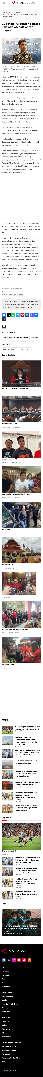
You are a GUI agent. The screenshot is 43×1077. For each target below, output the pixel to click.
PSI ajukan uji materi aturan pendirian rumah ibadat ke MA (21, 563)
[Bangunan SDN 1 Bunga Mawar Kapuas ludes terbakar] (7, 785)
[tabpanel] (21, 922)
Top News (6, 818)
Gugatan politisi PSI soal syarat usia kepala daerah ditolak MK (21, 422)
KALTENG (34, 337)
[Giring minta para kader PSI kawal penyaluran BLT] (21, 650)
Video (4, 983)
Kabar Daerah (7, 992)
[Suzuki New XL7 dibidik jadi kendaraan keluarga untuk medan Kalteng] (7, 809)
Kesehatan (6, 1037)
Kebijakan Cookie (9, 1050)
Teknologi (6, 1029)
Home (8, 12)
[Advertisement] (21, 197)
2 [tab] (18, 938)
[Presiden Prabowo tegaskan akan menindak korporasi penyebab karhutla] (7, 775)
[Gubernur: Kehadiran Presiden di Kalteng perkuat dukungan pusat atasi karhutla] (7, 753)
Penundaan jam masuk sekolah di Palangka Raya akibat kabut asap (21, 928)
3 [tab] (21, 938)
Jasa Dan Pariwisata (10, 1004)
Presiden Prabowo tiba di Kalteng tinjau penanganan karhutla (25, 894)
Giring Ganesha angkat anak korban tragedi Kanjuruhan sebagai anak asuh (21, 628)
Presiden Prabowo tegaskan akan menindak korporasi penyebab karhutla (26, 773)
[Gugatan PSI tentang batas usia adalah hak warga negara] (21, 836)
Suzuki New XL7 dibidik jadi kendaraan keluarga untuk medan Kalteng (25, 808)
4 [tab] (25, 938)
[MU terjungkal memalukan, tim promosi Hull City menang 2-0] (7, 730)
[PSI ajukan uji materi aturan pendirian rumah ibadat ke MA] (21, 550)
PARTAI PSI (24, 349)
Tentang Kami (7, 1054)
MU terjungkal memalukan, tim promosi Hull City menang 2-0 (21, 850)
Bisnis (4, 1000)
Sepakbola (6, 1012)
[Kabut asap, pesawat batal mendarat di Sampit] (7, 764)
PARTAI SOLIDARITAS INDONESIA (15, 337)
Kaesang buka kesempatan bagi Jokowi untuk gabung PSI (19, 457)
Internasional (7, 996)
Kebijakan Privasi (9, 1046)
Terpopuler (6, 975)
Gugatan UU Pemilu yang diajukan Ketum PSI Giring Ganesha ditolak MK (20, 387)
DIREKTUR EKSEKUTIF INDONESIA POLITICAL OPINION (19, 343)
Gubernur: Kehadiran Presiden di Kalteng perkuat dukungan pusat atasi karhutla (27, 752)
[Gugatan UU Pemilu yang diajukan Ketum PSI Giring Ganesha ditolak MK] (21, 374)
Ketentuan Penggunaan (12, 1042)
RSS (3, 1062)
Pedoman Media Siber (11, 1058)
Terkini (4, 967)
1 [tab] (15, 938)
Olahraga (5, 1008)
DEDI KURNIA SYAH (10, 349)
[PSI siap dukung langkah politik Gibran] (19, 583)
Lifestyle (5, 1021)
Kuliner (5, 1025)
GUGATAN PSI (11, 332)
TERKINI (5, 720)
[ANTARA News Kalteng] (23, 3)
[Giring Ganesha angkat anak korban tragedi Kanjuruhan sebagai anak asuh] (21, 614)
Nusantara (6, 987)
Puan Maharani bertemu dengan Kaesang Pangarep (20, 528)
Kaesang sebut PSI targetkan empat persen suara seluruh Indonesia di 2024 (21, 493)
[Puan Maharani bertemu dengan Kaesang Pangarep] (21, 515)
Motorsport (6, 1017)
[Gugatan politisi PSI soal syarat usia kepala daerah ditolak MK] (21, 409)
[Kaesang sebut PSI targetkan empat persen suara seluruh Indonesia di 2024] (21, 479)
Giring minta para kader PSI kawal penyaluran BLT (17, 663)
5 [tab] (28, 938)
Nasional (17, 12)
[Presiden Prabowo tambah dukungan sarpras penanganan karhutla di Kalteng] (7, 796)
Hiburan (5, 1033)
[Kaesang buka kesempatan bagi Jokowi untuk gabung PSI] (21, 444)
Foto (4, 904)
